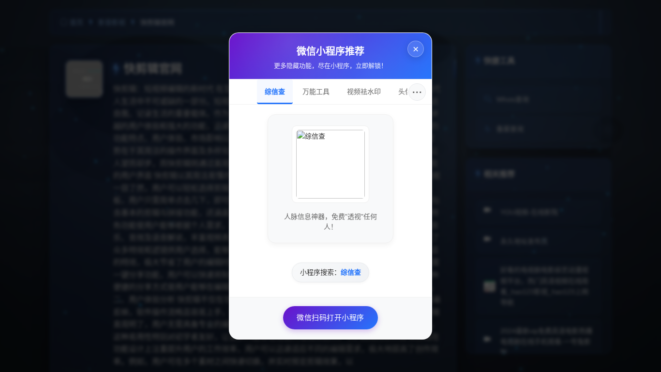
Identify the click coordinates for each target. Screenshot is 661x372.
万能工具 (316, 91)
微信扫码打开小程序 (330, 317)
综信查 (275, 91)
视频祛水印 (364, 91)
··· (417, 92)
